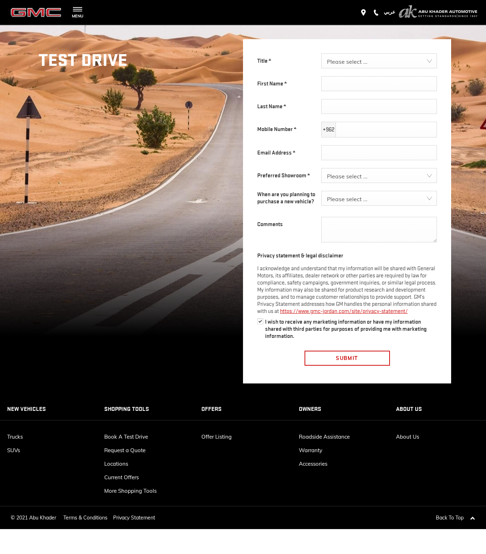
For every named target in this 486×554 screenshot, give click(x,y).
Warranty (310, 450)
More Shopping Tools (130, 490)
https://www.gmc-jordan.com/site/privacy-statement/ (344, 311)
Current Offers (121, 477)
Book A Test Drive (126, 436)
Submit (347, 358)
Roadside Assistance (324, 436)
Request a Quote (125, 450)
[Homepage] (438, 12)
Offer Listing (216, 436)
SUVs (13, 450)
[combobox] (379, 60)
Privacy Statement (134, 517)
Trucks (15, 436)
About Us (407, 436)
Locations (116, 463)
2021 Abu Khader (36, 517)
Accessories (313, 463)
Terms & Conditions (85, 517)
